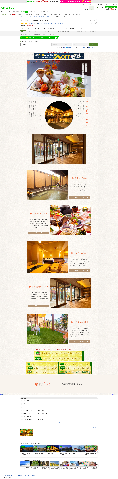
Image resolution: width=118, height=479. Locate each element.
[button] (32, 430)
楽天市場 (107, 4)
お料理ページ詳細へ (38, 232)
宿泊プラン (24, 41)
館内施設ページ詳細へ (38, 306)
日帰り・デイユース (34, 41)
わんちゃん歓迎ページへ (79, 341)
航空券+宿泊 (69, 47)
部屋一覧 (43, 28)
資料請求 (33, 475)
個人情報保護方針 (10, 475)
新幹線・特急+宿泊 (92, 47)
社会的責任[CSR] (18, 475)
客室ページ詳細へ (79, 270)
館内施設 (47, 31)
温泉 (44, 34)
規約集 (29, 475)
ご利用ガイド (88, 4)
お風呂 (41, 31)
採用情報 (25, 475)
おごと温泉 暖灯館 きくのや (34, 20)
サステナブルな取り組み (58, 23)
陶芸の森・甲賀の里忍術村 (67, 31)
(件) (33, 23)
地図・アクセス (60, 28)
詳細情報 (59, 34)
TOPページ (3, 394)
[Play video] (59, 149)
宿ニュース (30, 28)
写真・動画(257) (51, 28)
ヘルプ (83, 4)
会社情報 (4, 475)
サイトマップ (94, 4)
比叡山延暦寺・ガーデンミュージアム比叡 (85, 31)
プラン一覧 (37, 28)
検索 (93, 44)
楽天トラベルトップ (24, 16)
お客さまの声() (69, 28)
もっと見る (93, 427)
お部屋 (30, 31)
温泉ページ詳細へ (79, 197)
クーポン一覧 (79, 28)
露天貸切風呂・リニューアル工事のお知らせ (30, 34)
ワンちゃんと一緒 (55, 31)
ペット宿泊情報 (50, 34)
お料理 (35, 31)
